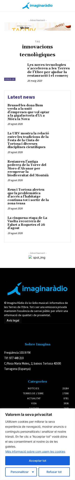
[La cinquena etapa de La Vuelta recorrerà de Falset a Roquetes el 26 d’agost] (60, 223)
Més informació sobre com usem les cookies (35, 451)
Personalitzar (20, 472)
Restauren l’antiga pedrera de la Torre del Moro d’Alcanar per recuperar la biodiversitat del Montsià (28, 168)
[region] (37, 444)
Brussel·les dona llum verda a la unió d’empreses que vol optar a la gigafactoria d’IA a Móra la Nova (28, 112)
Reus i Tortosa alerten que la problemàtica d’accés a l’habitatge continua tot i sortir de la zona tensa (28, 196)
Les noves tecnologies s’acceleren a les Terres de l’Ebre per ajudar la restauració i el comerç (48, 70)
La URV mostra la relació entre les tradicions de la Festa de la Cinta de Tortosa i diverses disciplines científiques (28, 140)
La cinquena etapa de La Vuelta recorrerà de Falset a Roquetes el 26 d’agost (27, 223)
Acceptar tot (37, 460)
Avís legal (13, 320)
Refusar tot (54, 472)
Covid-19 (10, 79)
